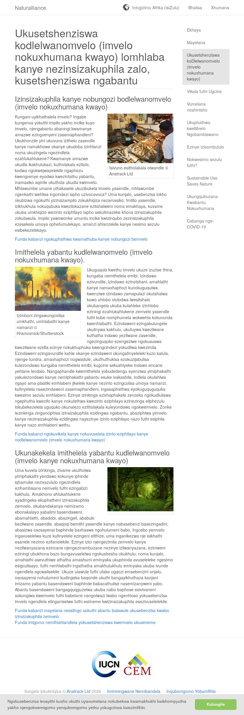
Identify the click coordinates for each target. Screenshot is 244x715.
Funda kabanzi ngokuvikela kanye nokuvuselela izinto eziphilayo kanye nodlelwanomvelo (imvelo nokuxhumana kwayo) (81, 437)
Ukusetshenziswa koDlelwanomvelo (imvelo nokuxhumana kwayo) (203, 67)
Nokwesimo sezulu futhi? (204, 162)
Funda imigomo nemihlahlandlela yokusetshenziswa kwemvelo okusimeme (85, 622)
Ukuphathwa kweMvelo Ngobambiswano (202, 128)
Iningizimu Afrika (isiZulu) (155, 7)
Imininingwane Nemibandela (134, 691)
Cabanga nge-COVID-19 (200, 224)
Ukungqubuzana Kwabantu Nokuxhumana (202, 202)
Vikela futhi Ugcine (204, 91)
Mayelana (196, 42)
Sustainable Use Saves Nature (202, 181)
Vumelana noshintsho (197, 107)
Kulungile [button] (216, 704)
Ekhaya (194, 30)
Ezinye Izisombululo (205, 147)
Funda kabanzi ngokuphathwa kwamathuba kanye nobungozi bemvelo (81, 239)
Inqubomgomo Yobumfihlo (191, 691)
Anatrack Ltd (78, 691)
